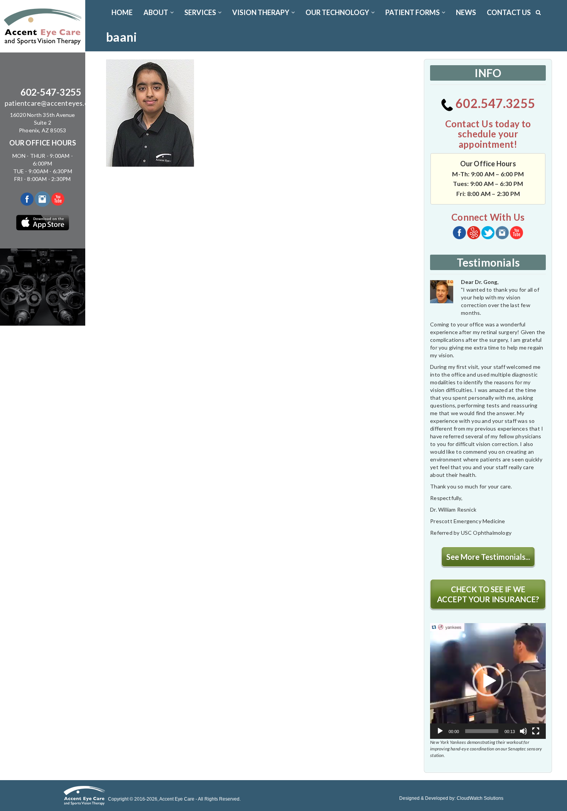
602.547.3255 (494, 103)
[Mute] (523, 731)
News (466, 12)
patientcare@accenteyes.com (51, 103)
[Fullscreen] (536, 731)
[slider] (481, 731)
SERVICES (200, 12)
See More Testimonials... (488, 556)
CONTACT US (509, 12)
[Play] (440, 731)
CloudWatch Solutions (480, 798)
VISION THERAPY (260, 12)
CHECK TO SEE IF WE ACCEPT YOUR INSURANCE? (488, 594)
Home (122, 12)
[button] (487, 681)
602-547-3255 (50, 92)
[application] (488, 681)
